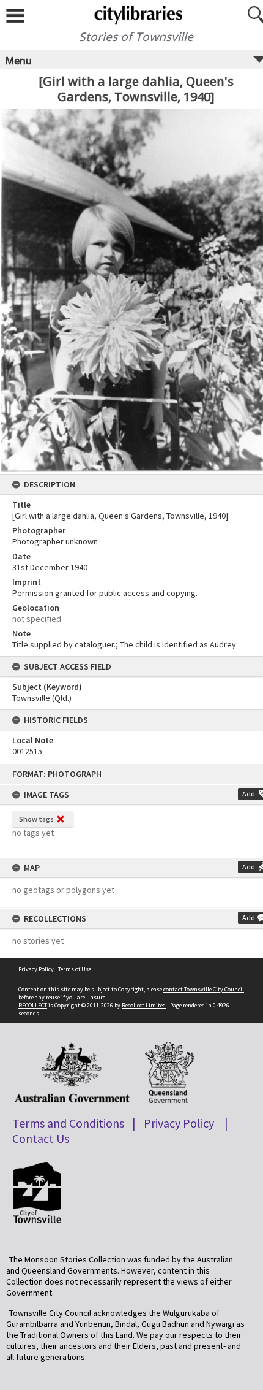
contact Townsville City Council (203, 989)
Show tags (36, 818)
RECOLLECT (32, 1005)
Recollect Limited (144, 1005)
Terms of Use (74, 969)
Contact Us (40, 1138)
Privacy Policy (36, 969)
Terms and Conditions (68, 1123)
